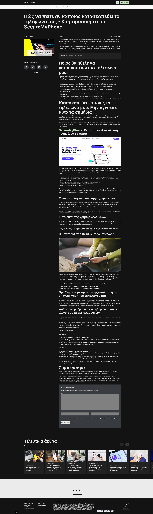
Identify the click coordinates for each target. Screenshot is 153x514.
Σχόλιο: (62, 393)
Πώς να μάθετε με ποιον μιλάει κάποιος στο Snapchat (32, 469)
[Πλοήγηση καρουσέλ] (124, 444)
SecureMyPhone (70, 130)
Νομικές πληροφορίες (42, 505)
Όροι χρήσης (40, 501)
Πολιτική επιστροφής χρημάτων (28, 506)
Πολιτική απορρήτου (28, 501)
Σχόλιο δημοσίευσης (65, 422)
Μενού (36, 72)
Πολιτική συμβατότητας (28, 503)
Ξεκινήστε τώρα (124, 2)
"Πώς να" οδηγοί (43, 453)
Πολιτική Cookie (41, 503)
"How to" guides (28, 36)
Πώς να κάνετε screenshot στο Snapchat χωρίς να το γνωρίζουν (139, 469)
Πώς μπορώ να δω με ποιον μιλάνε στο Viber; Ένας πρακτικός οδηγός (118, 469)
